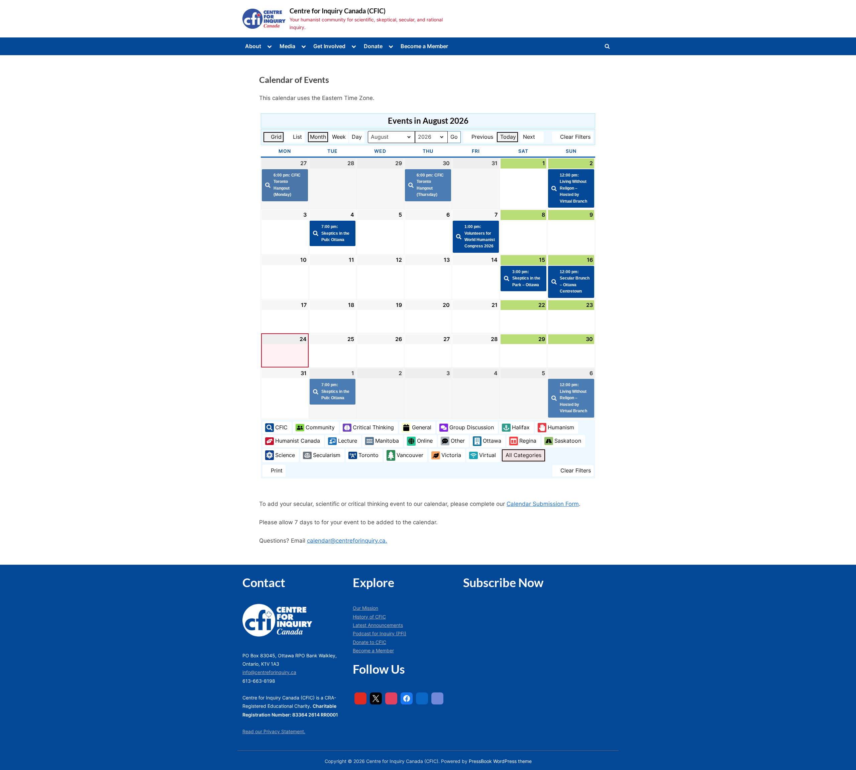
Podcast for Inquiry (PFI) (379, 633)
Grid (273, 138)
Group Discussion (471, 427)
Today (508, 136)
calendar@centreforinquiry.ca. (347, 540)
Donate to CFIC (369, 642)
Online (425, 440)
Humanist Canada (297, 440)
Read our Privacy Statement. (273, 731)
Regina (527, 440)
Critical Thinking (373, 427)
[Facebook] (406, 698)
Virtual (487, 455)
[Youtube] (360, 698)
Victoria (451, 455)
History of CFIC (369, 617)
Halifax (521, 427)
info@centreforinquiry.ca (269, 672)
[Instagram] (391, 698)
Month (318, 136)
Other (458, 440)
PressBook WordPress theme (500, 761)
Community (320, 427)
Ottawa (492, 440)
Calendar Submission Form (543, 504)
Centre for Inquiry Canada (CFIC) (338, 11)
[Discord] (437, 698)
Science (285, 455)
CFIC (281, 427)
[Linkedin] (422, 698)
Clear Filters (575, 136)
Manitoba (387, 440)
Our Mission (365, 608)
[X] (376, 698)
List (294, 138)
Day (357, 136)
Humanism (561, 427)
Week (339, 136)
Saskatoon (567, 440)
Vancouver (410, 455)
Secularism (326, 455)
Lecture (347, 440)
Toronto (368, 455)
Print (274, 472)
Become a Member (424, 46)
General (421, 427)
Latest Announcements (378, 625)
